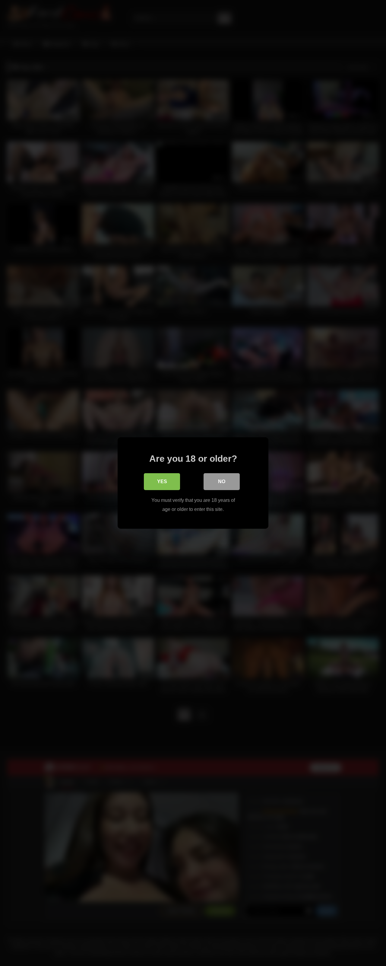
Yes (162, 481)
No (221, 481)
